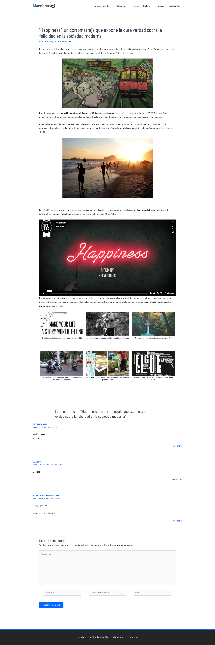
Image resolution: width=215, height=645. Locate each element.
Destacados (174, 6)
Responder (177, 446)
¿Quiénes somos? (119, 637)
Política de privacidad (99, 637)
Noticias (160, 6)
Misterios (120, 6)
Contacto (133, 637)
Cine (41, 41)
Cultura (146, 6)
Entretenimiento (101, 6)
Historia (135, 6)
